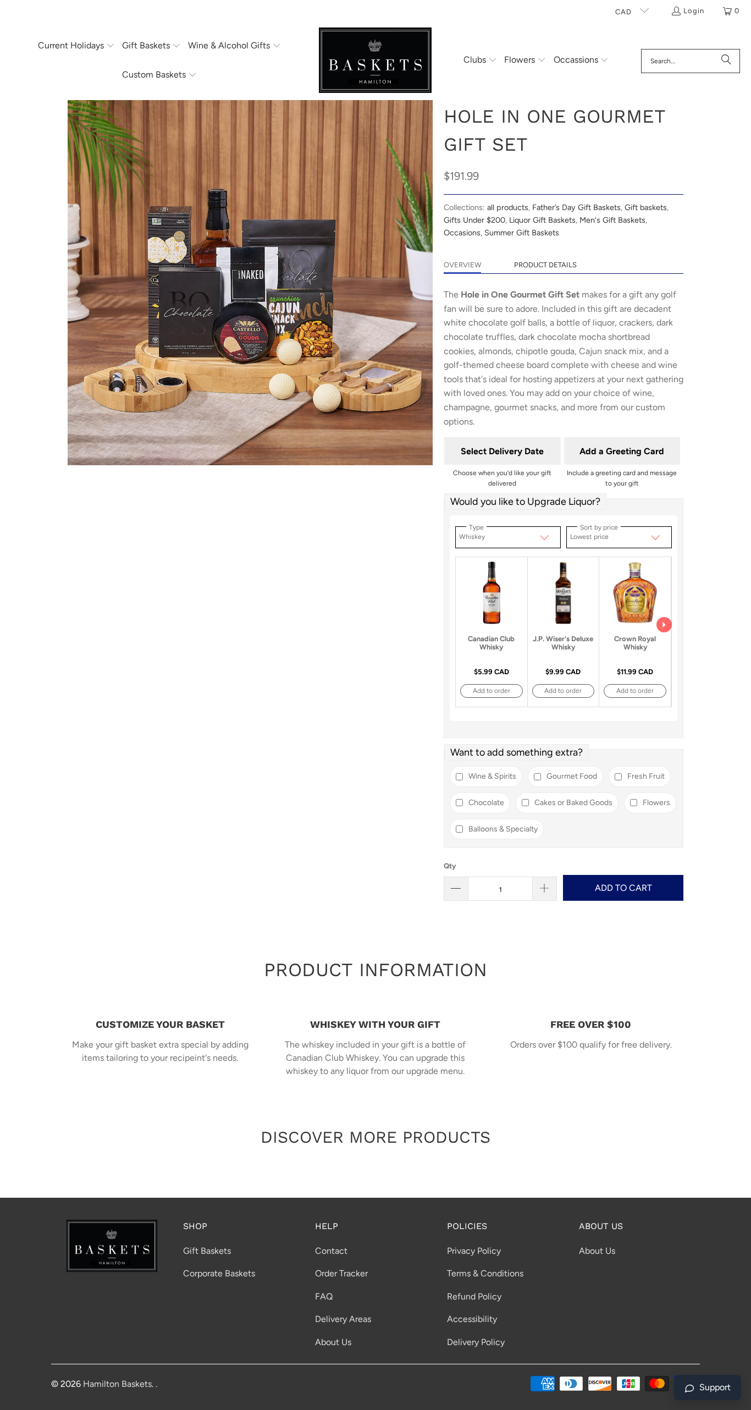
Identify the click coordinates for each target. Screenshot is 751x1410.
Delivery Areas (343, 1319)
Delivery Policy (476, 1342)
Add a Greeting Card (621, 451)
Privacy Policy (474, 1251)
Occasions (462, 233)
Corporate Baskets (219, 1273)
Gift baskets (646, 207)
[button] (76, 46)
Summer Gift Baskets (521, 233)
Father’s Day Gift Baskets (576, 207)
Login (693, 11)
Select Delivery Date (502, 451)
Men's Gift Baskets (612, 220)
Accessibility (472, 1319)
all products (507, 207)
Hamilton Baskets (117, 1384)
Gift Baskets (207, 1251)
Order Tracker (341, 1273)
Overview (462, 265)
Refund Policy (474, 1296)
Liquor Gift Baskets (542, 220)
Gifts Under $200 (474, 220)
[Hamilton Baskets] (375, 61)
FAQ (324, 1296)
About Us (333, 1342)
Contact (331, 1251)
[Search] (726, 61)
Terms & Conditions (485, 1273)
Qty (450, 866)
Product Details (545, 265)
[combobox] (690, 61)
